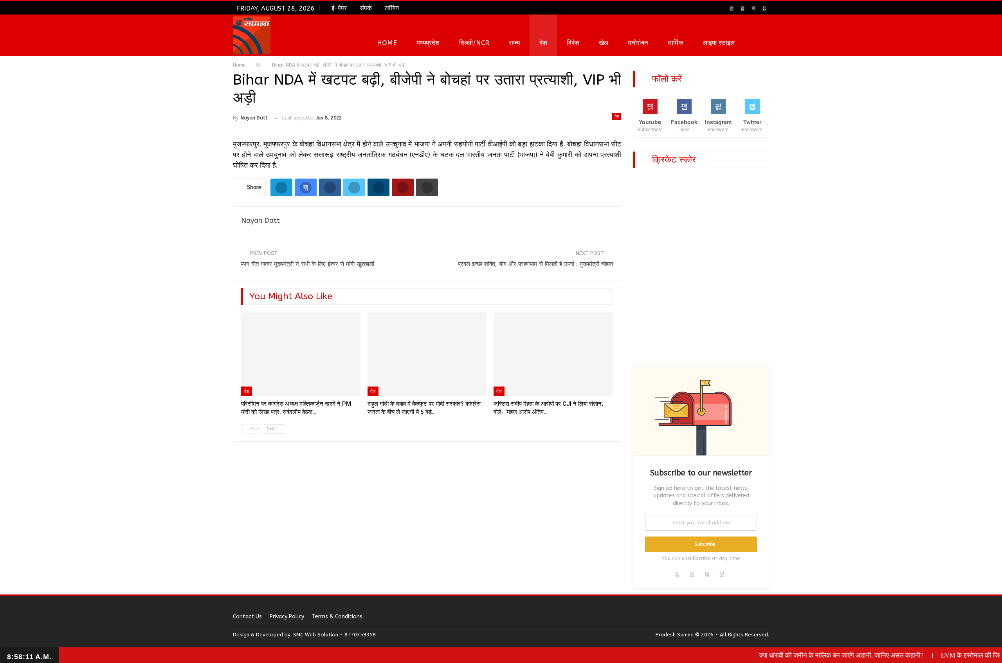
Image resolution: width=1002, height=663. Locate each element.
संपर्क (366, 8)
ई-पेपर (339, 8)
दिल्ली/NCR (474, 43)
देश (543, 43)
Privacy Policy (287, 616)
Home (387, 43)
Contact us (247, 616)
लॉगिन (392, 8)
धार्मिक (675, 43)
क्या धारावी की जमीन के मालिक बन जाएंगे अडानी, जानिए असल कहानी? (825, 654)
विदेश (573, 43)
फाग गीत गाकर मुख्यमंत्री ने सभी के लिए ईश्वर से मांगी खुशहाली (307, 263)
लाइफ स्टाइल (719, 43)
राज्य (514, 43)
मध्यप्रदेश (428, 43)
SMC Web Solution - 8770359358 (334, 635)
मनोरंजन (638, 43)
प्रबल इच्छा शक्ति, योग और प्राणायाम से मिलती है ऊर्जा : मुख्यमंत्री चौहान (535, 263)
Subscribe (704, 544)
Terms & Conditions (337, 616)
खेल (603, 43)
